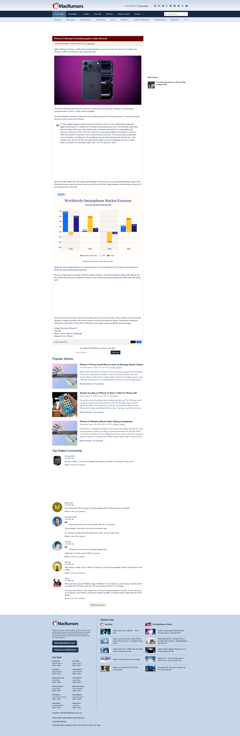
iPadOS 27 (125, 20)
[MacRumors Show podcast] (155, 6)
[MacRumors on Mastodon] (170, 6)
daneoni (68, 562)
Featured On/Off (58, 725)
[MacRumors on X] (167, 6)
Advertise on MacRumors (65, 650)
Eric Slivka (75, 661)
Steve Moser (56, 703)
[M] (57, 512)
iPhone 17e (175, 20)
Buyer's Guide (124, 14)
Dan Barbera (56, 694)
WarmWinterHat (71, 517)
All (186, 20)
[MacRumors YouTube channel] (174, 6)
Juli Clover (91, 44)
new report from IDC (88, 52)
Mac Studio (71, 20)
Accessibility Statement (59, 721)
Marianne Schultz (78, 686)
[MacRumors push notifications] (178, 6)
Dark (98, 725)
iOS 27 (112, 20)
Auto (90, 725)
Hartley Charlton (116, 367)
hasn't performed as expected (74, 270)
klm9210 (68, 542)
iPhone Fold (100, 20)
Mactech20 (69, 503)
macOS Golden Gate (141, 20)
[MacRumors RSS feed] (182, 6)
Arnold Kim (56, 661)
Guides (86, 14)
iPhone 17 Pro (112, 267)
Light (94, 725)
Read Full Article (86, 384)
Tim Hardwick (77, 678)
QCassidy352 (70, 456)
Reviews (109, 14)
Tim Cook (80, 182)
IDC (59, 331)
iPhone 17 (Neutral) (74, 333)
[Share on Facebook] (138, 342)
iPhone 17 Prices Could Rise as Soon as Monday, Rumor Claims (111, 364)
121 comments (98, 412)
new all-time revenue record (124, 182)
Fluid (79, 725)
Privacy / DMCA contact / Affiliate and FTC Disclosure (68, 717)
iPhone (70, 336)
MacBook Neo (160, 20)
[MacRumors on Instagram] (159, 6)
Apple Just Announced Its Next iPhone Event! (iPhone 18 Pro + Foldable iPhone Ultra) (128, 641)
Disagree (82, 465)
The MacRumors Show (162, 624)
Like (77, 465)
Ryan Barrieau (77, 694)
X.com (59, 665)
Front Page (59, 14)
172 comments (98, 384)
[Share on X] (133, 342)
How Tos (97, 14)
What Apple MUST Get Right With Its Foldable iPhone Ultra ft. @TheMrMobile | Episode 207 (173, 641)
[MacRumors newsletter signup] (186, 6)
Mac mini (58, 20)
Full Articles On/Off (70, 725)
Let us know (143, 6)
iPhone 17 (64, 49)
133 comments (60, 342)
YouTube (108, 624)
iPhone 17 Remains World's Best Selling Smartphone (106, 421)
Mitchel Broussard (58, 678)
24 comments (98, 441)
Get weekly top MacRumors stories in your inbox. (98, 348)
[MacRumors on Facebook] (163, 6)
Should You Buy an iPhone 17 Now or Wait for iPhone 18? (108, 393)
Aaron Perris (76, 703)
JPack (67, 578)
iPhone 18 (118, 278)
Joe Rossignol (77, 669)
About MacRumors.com (64, 643)
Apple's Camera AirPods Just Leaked (126, 659)
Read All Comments (98, 605)
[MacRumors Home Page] (68, 6)
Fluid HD (84, 725)
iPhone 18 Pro (85, 20)
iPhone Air (58, 270)
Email (54, 665)
